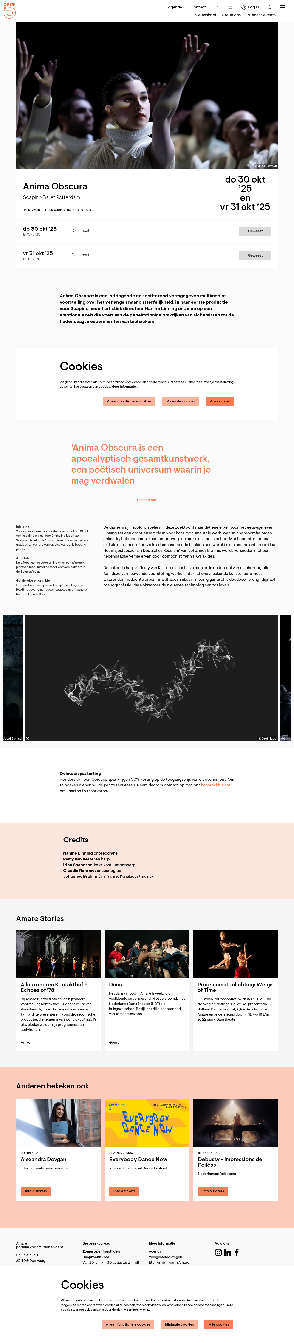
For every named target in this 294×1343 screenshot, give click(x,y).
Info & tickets (36, 1191)
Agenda (175, 8)
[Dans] (147, 954)
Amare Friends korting (48, 210)
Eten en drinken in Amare (169, 1263)
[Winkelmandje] (230, 7)
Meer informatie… (124, 386)
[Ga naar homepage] (8, 10)
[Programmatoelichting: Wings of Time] (235, 954)
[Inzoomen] (28, 738)
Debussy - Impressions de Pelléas (230, 1162)
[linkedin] (227, 1252)
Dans (26, 210)
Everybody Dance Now (138, 1160)
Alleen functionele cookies (129, 401)
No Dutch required (80, 210)
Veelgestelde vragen (165, 1257)
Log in (253, 8)
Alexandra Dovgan (43, 1160)
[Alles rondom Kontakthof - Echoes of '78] (58, 954)
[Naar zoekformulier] (269, 7)
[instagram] (218, 1252)
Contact (198, 8)
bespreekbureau (216, 785)
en (216, 8)
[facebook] (236, 1252)
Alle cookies (220, 401)
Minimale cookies (180, 401)
